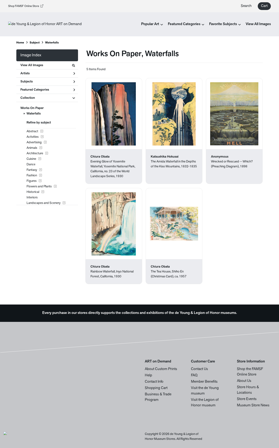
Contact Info (154, 382)
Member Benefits (204, 382)
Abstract (32, 131)
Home (20, 42)
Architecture (35, 153)
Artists (25, 73)
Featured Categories (34, 89)
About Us (244, 381)
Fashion (32, 175)
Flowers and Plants (39, 186)
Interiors (32, 197)
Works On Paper (32, 108)
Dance (31, 164)
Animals (32, 148)
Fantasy (32, 170)
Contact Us (199, 369)
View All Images (258, 24)
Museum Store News (253, 405)
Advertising (34, 142)
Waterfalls (34, 113)
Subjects (26, 81)
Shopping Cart (156, 388)
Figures (32, 181)
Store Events (247, 399)
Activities (33, 137)
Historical (33, 192)
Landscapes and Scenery (43, 203)
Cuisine (31, 159)
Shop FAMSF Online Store (23, 6)
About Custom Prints (161, 369)
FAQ (194, 375)
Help (148, 375)
